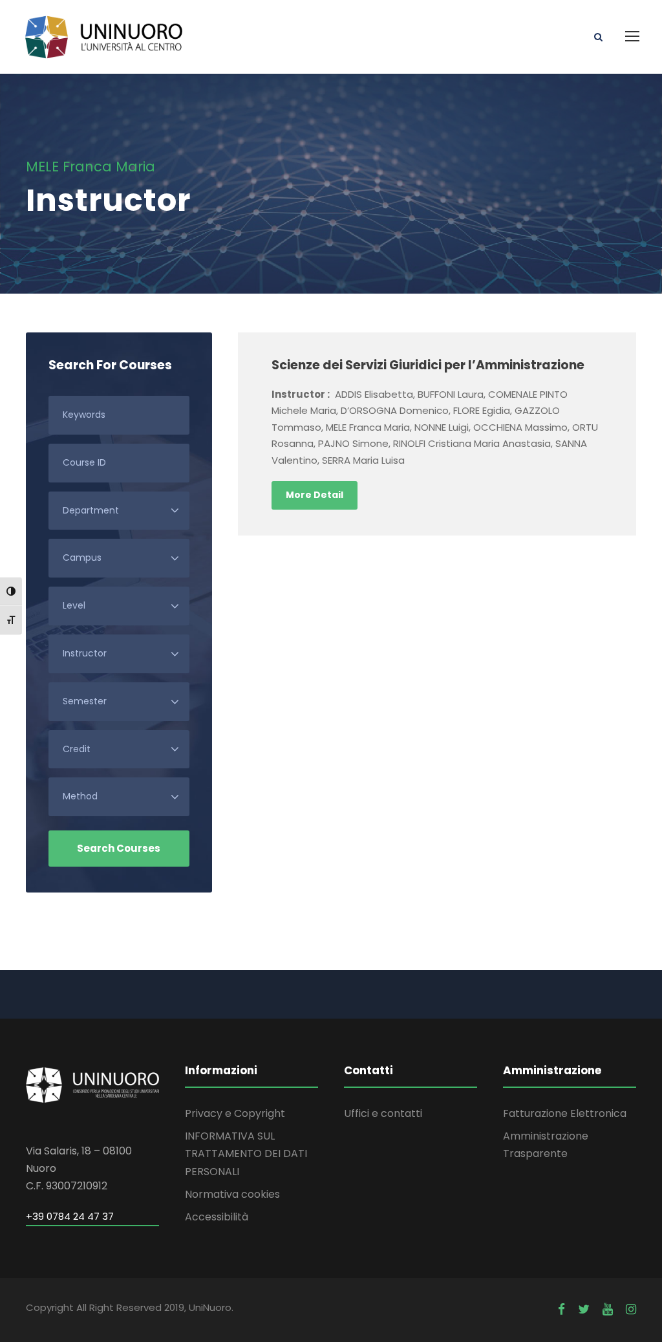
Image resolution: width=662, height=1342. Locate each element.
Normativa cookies (232, 1194)
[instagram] (631, 1309)
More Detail (314, 494)
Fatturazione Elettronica (564, 1113)
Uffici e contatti (383, 1113)
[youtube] (608, 1309)
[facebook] (561, 1309)
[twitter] (584, 1309)
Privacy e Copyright (235, 1113)
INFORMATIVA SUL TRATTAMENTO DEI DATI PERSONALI (246, 1153)
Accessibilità (216, 1216)
